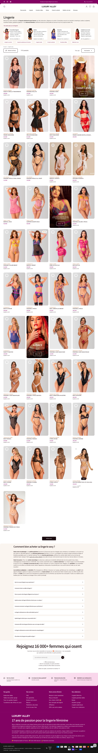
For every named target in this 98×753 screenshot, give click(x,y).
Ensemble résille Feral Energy (12, 178)
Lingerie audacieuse (77, 705)
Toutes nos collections (78, 707)
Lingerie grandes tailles (78, 698)
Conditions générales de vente (14, 750)
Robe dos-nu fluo (55, 265)
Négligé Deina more (32, 135)
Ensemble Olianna (32, 482)
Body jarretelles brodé (56, 308)
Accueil (5, 46)
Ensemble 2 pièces (78, 308)
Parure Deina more (8, 135)
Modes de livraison (31, 700)
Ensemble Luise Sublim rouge (81, 352)
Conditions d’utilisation (28, 748)
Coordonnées (5, 750)
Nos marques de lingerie (56, 702)
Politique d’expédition (37, 748)
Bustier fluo (76, 265)
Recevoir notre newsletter (56, 695)
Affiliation (51, 705)
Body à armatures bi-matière (58, 395)
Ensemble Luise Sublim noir (57, 352)
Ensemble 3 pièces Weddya (34, 395)
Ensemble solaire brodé (10, 265)
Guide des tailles (8, 695)
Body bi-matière (77, 395)
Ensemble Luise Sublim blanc (11, 395)
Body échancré (7, 308)
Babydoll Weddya (54, 178)
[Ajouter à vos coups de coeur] (7, 58)
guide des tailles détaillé (36, 557)
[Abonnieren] (62, 657)
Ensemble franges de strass (11, 527)
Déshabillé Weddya (78, 178)
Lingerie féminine (76, 695)
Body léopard (7, 482)
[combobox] (89, 2)
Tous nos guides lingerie (10, 700)
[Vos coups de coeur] (90, 6)
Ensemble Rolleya (32, 91)
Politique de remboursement (8, 748)
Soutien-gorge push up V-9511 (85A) (82, 482)
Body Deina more (54, 135)
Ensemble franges (32, 439)
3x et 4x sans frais (31, 707)
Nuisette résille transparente (12, 91)
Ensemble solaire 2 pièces (80, 222)
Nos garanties (30, 698)
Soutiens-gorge (76, 702)
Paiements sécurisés (32, 705)
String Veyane (53, 439)
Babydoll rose (7, 222)
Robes (73, 700)
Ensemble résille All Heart (34, 178)
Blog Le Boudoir (53, 698)
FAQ (27, 695)
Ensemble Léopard (78, 439)
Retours (28, 702)
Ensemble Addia (54, 91)
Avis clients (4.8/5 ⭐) (55, 700)
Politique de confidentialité (19, 748)
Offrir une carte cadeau (55, 707)
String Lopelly (54, 482)
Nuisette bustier (8, 352)
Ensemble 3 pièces (32, 308)
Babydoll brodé (31, 265)
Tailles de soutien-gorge (10, 698)
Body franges (7, 439)
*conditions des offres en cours (12, 702)
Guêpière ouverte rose (33, 222)
